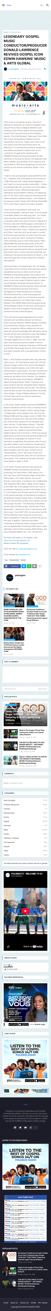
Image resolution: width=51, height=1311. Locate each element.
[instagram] (31, 1128)
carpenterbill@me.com (27, 549)
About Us (14, 1303)
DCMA (33, 1303)
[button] (3, 5)
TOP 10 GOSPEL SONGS (37, 1205)
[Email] (34, 566)
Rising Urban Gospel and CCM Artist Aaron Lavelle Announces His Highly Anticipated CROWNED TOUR (14, 647)
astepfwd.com (24, 554)
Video (25, 851)
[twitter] (20, 1128)
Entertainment (15, 32)
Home (6, 32)
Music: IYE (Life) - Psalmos (37, 1230)
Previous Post (10, 689)
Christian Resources (25, 805)
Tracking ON (32, 1241)
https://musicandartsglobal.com (17, 540)
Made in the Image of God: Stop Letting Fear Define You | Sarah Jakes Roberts (31, 732)
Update (25, 846)
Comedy (25, 809)
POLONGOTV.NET (35, 1201)
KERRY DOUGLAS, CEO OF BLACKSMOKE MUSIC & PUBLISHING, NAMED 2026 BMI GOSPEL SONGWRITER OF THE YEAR (14, 614)
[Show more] (39, 566)
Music (25, 830)
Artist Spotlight (25, 800)
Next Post (42, 689)
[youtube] (25, 1128)
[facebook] (15, 1128)
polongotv (20, 575)
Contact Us (24, 1303)
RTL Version (42, 1303)
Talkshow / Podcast (25, 838)
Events (23, 560)
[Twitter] (23, 566)
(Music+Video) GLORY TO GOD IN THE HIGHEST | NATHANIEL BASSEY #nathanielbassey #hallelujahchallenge (33, 760)
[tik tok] (36, 1128)
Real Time (25, 1241)
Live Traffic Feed (25, 1197)
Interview (25, 825)
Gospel (25, 821)
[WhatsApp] (29, 566)
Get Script (18, 1241)
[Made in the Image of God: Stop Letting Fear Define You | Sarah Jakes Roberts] (11, 733)
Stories (25, 834)
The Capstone (25, 842)
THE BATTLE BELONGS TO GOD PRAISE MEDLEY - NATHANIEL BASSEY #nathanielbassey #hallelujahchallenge (31, 745)
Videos (25, 855)
